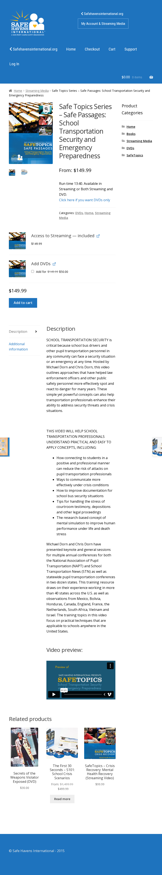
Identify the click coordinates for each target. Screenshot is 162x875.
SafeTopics (135, 155)
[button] (46, 108)
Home (71, 49)
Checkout (92, 49)
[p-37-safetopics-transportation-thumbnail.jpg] (17, 240)
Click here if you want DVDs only (84, 200)
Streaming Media (37, 91)
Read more (62, 799)
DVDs (79, 213)
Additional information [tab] (18, 347)
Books (131, 134)
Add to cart (23, 302)
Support (130, 49)
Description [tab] (18, 331)
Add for (51, 272)
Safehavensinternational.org (103, 14)
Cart (112, 49)
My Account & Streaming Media (103, 23)
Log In (14, 63)
